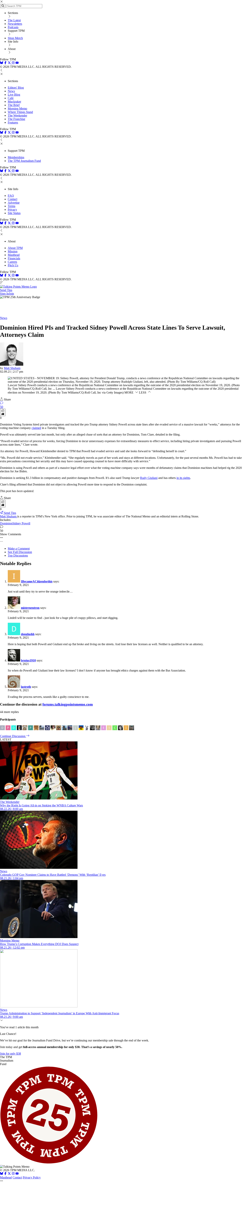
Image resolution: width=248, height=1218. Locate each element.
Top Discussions (18, 555)
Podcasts (13, 27)
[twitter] (9, 1174)
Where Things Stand (20, 112)
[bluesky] (1, 63)
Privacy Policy (32, 1177)
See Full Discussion (20, 552)
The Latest (14, 20)
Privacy (12, 209)
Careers (12, 261)
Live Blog (14, 94)
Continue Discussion (13, 736)
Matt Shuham (12, 368)
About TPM (15, 248)
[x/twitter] (10, 63)
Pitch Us (13, 265)
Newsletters (15, 23)
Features (13, 122)
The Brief (14, 105)
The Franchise (16, 119)
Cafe (11, 98)
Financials (14, 258)
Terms (11, 206)
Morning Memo (17, 108)
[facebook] (5, 63)
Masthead (14, 254)
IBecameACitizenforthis (37, 581)
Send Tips (6, 290)
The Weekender (17, 115)
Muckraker (14, 101)
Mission (12, 251)
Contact (12, 199)
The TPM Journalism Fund (24, 160)
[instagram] (13, 63)
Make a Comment (19, 548)
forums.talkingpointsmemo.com (67, 704)
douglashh (27, 634)
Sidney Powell (21, 523)
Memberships (16, 157)
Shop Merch (15, 38)
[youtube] (17, 63)
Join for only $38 (10, 1053)
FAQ (11, 195)
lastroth (26, 686)
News (11, 91)
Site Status (14, 213)
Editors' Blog (16, 87)
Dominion (6, 523)
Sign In (4, 293)
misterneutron (30, 607)
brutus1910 (28, 660)
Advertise (14, 202)
